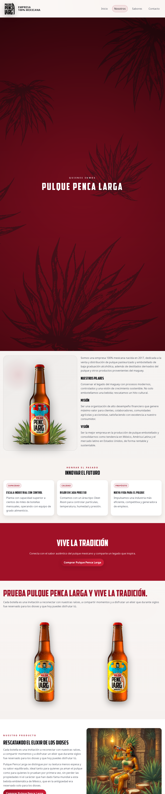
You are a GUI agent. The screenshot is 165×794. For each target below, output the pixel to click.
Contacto (154, 8)
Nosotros (120, 8)
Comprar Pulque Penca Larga (82, 562)
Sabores (137, 8)
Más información (13, 663)
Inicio (104, 8)
